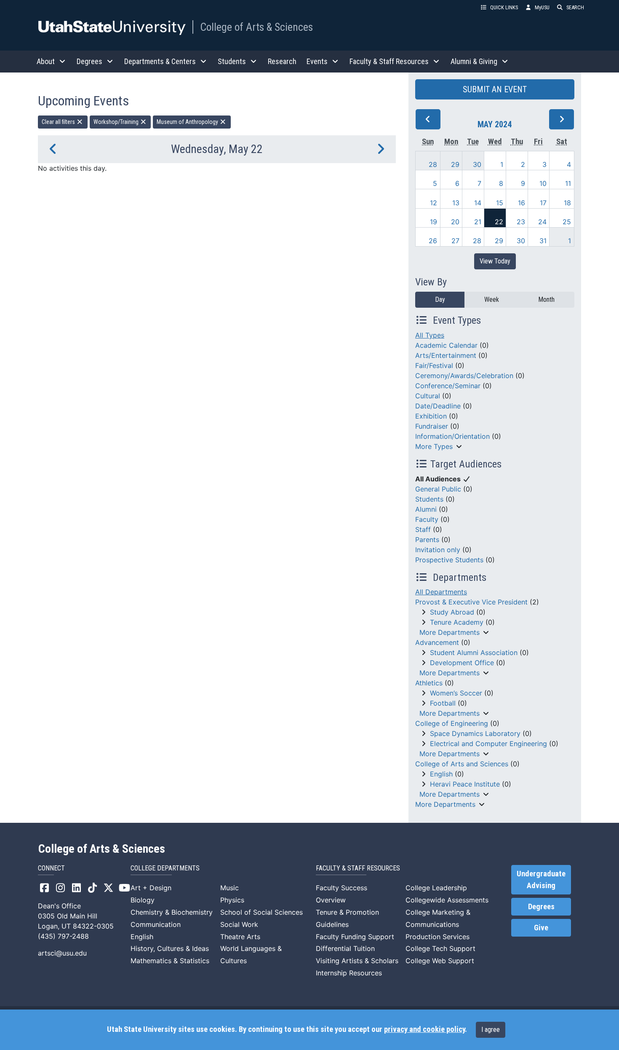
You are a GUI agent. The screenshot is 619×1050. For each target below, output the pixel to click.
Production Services (438, 936)
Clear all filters (59, 121)
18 (567, 203)
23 (521, 222)
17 (543, 203)
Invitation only (437, 549)
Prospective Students (449, 560)
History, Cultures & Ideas (170, 948)
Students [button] (232, 61)
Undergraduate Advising (541, 879)
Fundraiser (431, 426)
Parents (427, 539)
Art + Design (151, 888)
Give (541, 927)
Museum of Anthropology (188, 121)
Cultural (427, 396)
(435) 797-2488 (63, 936)
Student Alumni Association (474, 652)
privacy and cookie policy (424, 1029)
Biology (143, 900)
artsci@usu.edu (62, 953)
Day (440, 299)
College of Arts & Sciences (256, 27)
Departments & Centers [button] (160, 61)
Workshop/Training (116, 121)
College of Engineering (451, 723)
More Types (434, 446)
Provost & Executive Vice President (471, 602)
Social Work (239, 924)
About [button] (46, 61)
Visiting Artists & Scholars (357, 960)
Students (429, 499)
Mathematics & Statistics (170, 960)
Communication (156, 924)
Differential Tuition (345, 948)
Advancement (437, 642)
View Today (495, 261)
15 (499, 203)
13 (455, 203)
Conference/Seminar (447, 385)
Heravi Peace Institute (465, 784)
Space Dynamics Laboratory (475, 733)
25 (567, 222)
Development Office (462, 662)
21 (477, 222)
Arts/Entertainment (445, 355)
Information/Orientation (452, 436)
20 (455, 222)
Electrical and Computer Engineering (488, 743)
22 (499, 222)
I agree (490, 1030)
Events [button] (317, 61)
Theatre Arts (240, 936)
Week (491, 299)
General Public (438, 489)
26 (433, 240)
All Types (429, 335)
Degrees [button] (89, 61)
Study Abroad (452, 612)
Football (443, 703)
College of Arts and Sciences (461, 764)
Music (229, 888)
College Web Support (440, 960)
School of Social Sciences (261, 912)
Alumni (426, 509)
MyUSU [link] (542, 7)
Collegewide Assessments (447, 900)
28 (433, 164)
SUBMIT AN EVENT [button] (495, 89)
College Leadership (436, 888)
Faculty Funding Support (355, 936)
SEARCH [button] (575, 7)
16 (521, 203)
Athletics (429, 683)
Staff (423, 529)
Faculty (426, 519)
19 (433, 222)
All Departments (441, 592)
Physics (232, 900)
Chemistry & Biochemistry (172, 912)
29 (455, 164)
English (441, 774)
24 (542, 222)
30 (477, 164)
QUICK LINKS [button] (504, 7)
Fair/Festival (434, 365)
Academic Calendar (446, 345)
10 (543, 183)
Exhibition (431, 416)
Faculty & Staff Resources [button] (389, 61)
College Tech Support (440, 948)
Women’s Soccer (456, 693)
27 (455, 240)
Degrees (541, 906)
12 (433, 203)
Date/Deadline (438, 406)
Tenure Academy (456, 622)
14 (477, 203)
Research (282, 61)
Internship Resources (349, 973)
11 (568, 183)
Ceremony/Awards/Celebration (464, 375)
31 (543, 240)
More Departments (449, 632)
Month (546, 299)
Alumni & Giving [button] (474, 61)
